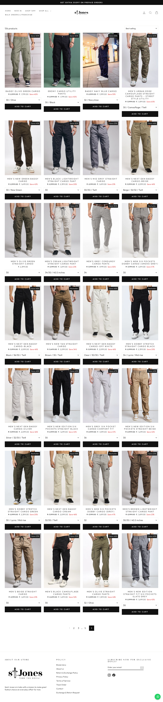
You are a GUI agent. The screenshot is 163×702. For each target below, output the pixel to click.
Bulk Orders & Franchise (19, 15)
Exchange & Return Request (68, 692)
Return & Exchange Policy (67, 673)
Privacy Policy (62, 677)
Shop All (44, 11)
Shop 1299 (30, 11)
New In (18, 11)
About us (60, 669)
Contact (59, 689)
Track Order (61, 685)
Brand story (61, 665)
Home (8, 11)
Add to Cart (23, 106)
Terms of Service (63, 681)
